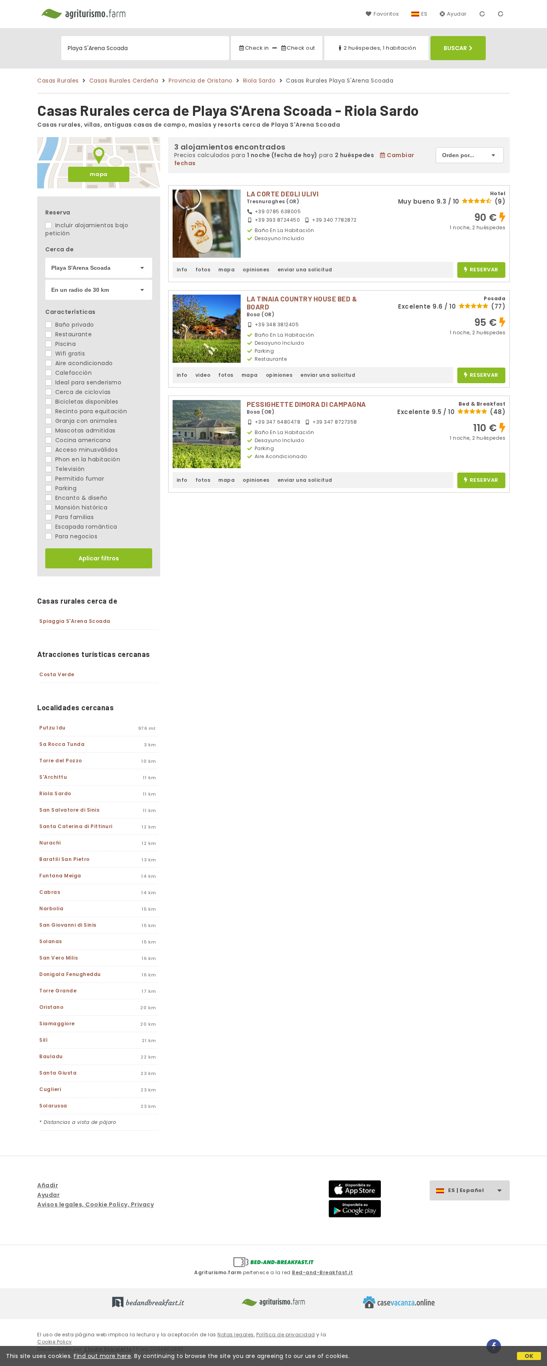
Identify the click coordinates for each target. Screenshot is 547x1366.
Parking (64, 488)
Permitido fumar (78, 479)
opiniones (256, 269)
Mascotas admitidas (84, 430)
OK (529, 1356)
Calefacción (72, 373)
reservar (484, 270)
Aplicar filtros (98, 558)
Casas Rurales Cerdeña (124, 81)
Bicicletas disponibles (86, 402)
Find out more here (102, 1356)
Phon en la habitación (86, 459)
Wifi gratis (69, 354)
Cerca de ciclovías (82, 392)
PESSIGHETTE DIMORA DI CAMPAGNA (306, 404)
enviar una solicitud (305, 269)
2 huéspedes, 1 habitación (380, 48)
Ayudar (457, 14)
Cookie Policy (54, 1341)
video (203, 375)
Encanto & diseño (80, 498)
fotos (203, 269)
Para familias (73, 517)
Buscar (455, 48)
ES (424, 14)
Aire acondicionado (83, 363)
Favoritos (386, 14)
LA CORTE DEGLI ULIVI (283, 194)
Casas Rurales (58, 81)
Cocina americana (82, 440)
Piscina (64, 344)
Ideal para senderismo (87, 382)
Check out (301, 48)
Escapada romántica (85, 527)
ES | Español (466, 1190)
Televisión (69, 469)
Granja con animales (85, 421)
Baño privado (73, 325)
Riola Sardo (259, 81)
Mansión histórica (80, 507)
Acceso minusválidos (85, 450)
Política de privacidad (285, 1334)
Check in (257, 48)
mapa (99, 174)
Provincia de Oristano (201, 81)
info (182, 269)
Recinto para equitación (90, 411)
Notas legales (235, 1334)
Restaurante (72, 334)
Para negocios (75, 536)
